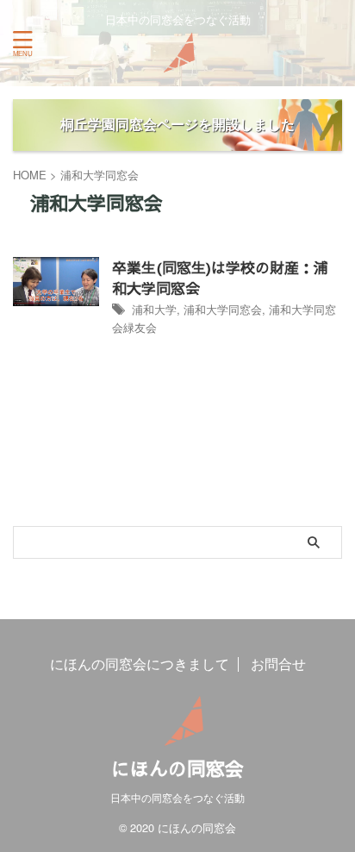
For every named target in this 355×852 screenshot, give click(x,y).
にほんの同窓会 (177, 768)
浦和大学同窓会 (223, 309)
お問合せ (278, 663)
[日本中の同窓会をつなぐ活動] (177, 60)
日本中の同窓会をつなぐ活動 (177, 797)
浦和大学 (154, 309)
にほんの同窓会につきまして (139, 663)
